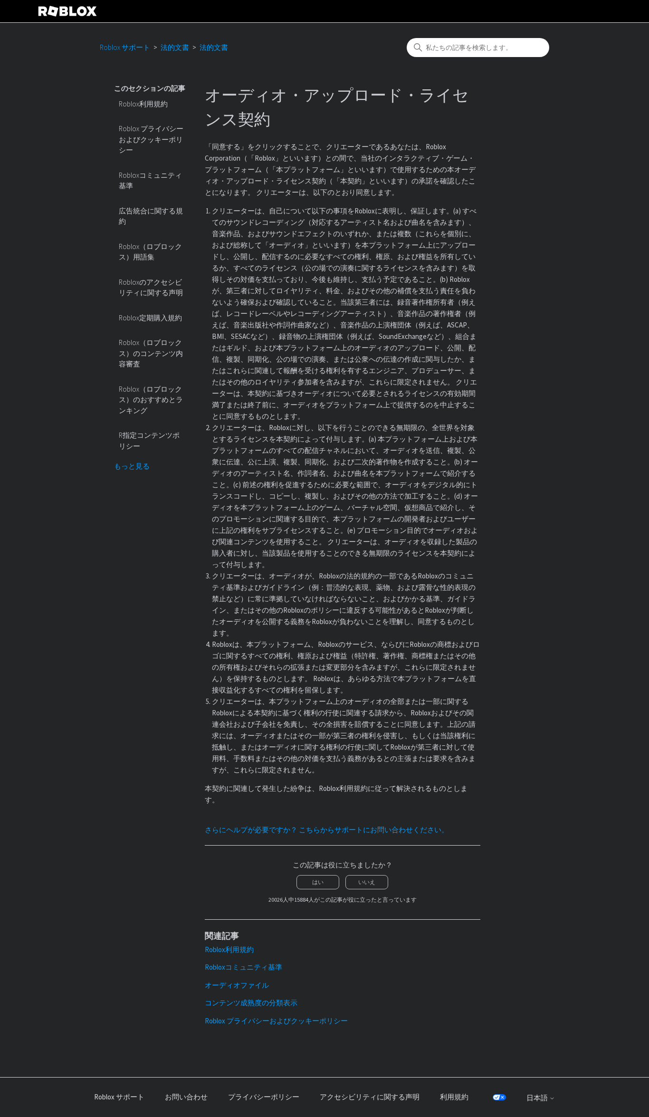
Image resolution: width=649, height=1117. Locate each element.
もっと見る (132, 466)
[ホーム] (67, 11)
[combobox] (478, 47)
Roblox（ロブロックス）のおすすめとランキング (151, 400)
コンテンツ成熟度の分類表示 (251, 1002)
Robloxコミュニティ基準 (150, 181)
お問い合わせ (186, 1096)
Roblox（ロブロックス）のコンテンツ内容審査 (151, 353)
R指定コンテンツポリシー (149, 441)
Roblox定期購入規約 (150, 317)
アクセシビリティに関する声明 (370, 1096)
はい (318, 882)
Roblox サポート (125, 47)
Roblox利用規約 (143, 103)
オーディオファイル (237, 985)
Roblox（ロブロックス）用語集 (150, 252)
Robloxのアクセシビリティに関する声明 (151, 288)
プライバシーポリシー (263, 1096)
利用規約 (454, 1096)
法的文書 (175, 47)
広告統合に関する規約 (151, 216)
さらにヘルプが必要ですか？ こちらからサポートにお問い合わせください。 (327, 829)
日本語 (537, 1098)
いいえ (366, 882)
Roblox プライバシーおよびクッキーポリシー (151, 139)
